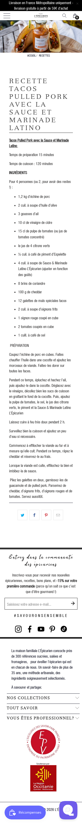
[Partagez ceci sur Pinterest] (46, 515)
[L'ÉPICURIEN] (41, 15)
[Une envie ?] (66, 16)
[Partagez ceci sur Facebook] (34, 515)
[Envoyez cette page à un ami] (58, 515)
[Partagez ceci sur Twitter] (22, 515)
